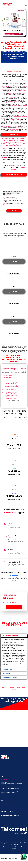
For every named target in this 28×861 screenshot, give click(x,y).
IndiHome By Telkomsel (11, 858)
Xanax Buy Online (19, 127)
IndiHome (14, 165)
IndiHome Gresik (14, 607)
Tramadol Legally (18, 112)
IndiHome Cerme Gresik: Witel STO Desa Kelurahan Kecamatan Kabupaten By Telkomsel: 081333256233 (14, 45)
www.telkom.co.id (4, 779)
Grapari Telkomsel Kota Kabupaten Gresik (13, 368)
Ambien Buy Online (14, 119)
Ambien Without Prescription (15, 93)
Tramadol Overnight (14, 129)
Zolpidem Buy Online (9, 103)
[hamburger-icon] (25, 762)
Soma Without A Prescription (20, 116)
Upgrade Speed (7, 377)
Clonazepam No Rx (14, 101)
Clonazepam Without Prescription (9, 86)
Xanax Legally (5, 89)
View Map (2, 793)
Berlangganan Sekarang (14, 273)
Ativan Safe (19, 107)
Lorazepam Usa (14, 97)
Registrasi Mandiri (8, 375)
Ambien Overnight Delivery (19, 125)
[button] (14, 635)
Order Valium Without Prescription (9, 126)
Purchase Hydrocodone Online (19, 105)
